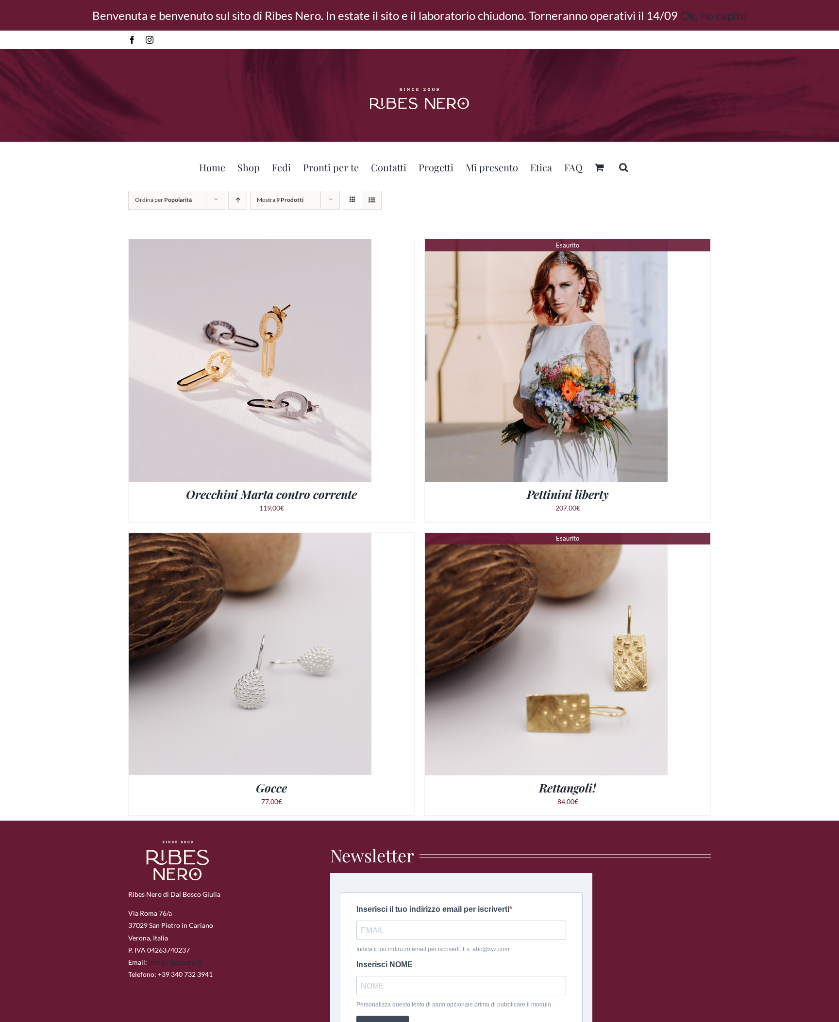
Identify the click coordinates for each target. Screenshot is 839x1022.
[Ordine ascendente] (237, 200)
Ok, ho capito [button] (713, 15)
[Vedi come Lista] (371, 199)
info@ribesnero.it (175, 962)
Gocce (271, 787)
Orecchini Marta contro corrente (271, 494)
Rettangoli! (567, 787)
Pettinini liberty (568, 494)
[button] (623, 166)
